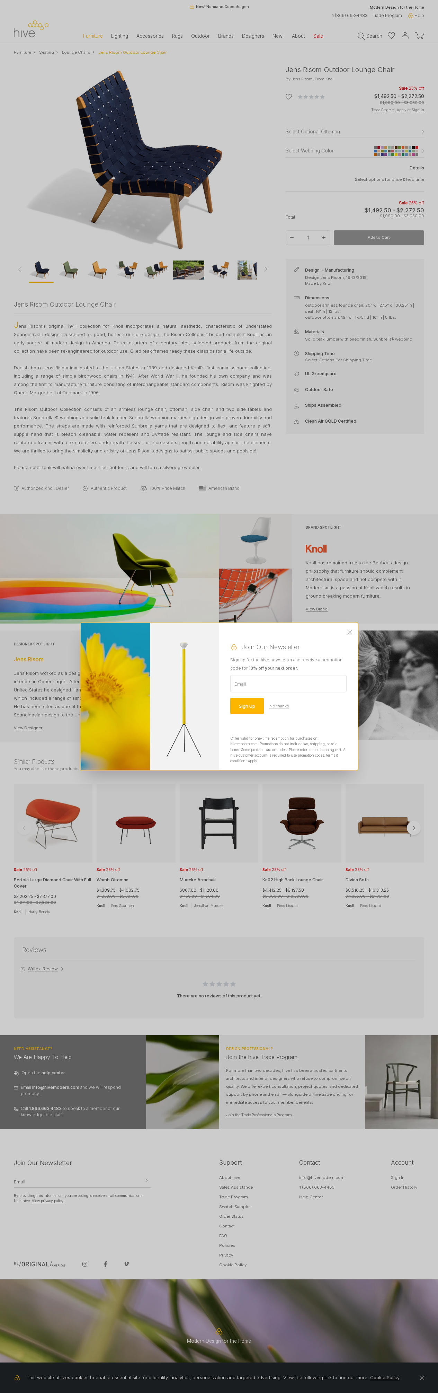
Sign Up (247, 705)
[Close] (349, 632)
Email (240, 683)
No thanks (279, 705)
